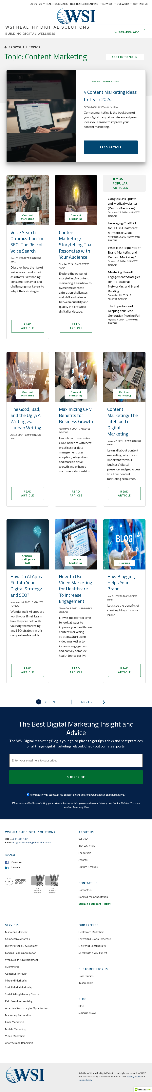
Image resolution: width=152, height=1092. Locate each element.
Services (107, 4)
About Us (36, 4)
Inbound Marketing (16, 980)
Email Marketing (14, 1022)
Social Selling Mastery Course (22, 994)
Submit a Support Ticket (95, 903)
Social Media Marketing (18, 987)
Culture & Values (88, 866)
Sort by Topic (122, 56)
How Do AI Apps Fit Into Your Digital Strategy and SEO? (26, 585)
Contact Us (140, 4)
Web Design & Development (21, 959)
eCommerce (12, 966)
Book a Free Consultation (93, 896)
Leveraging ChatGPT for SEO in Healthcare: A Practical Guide (123, 227)
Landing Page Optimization (20, 952)
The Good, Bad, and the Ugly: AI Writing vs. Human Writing (26, 418)
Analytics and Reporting (19, 1042)
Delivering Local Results (92, 945)
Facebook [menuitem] (16, 862)
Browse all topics (24, 47)
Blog (81, 1006)
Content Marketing (104, 81)
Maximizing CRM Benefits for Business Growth (76, 415)
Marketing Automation (18, 1015)
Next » (86, 702)
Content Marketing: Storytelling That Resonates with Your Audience (76, 244)
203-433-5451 (129, 32)
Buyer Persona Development (21, 945)
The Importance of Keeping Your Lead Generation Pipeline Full (124, 310)
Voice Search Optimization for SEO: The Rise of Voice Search (27, 241)
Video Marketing (15, 1036)
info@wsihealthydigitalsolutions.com (31, 842)
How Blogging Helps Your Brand (121, 582)
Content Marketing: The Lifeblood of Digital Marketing (122, 421)
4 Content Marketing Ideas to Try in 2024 (110, 95)
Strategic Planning (86, 4)
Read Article (111, 147)
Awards (83, 859)
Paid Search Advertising (18, 1001)
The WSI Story (87, 846)
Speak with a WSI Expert (93, 952)
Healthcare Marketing (60, 4)
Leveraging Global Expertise (95, 938)
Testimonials (86, 982)
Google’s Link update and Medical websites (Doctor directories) (123, 203)
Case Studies (86, 976)
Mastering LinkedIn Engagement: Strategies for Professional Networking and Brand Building (124, 281)
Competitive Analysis (17, 938)
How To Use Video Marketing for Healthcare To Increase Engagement (75, 589)
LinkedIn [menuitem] (16, 867)
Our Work (123, 4)
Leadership (85, 852)
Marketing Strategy (16, 932)
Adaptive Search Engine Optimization (26, 1008)
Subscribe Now (87, 1012)
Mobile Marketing (15, 1029)
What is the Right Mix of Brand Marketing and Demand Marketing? (124, 252)
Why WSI (84, 839)
